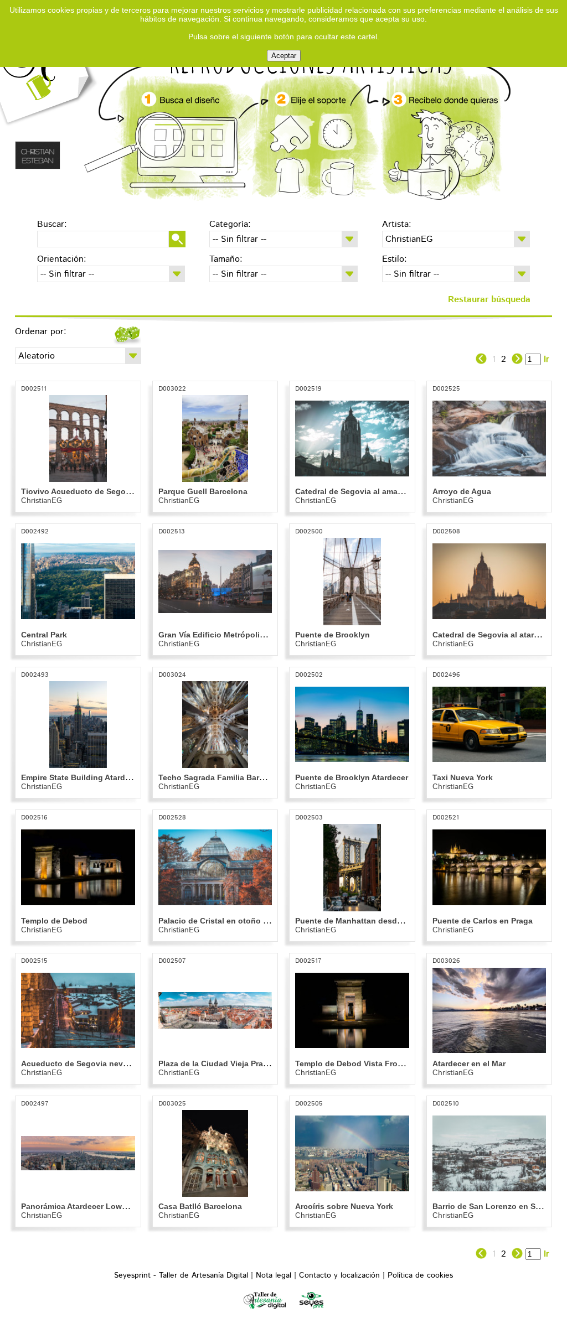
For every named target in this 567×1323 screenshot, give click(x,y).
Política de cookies (420, 1275)
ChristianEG (41, 500)
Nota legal (273, 1275)
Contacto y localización (339, 1275)
